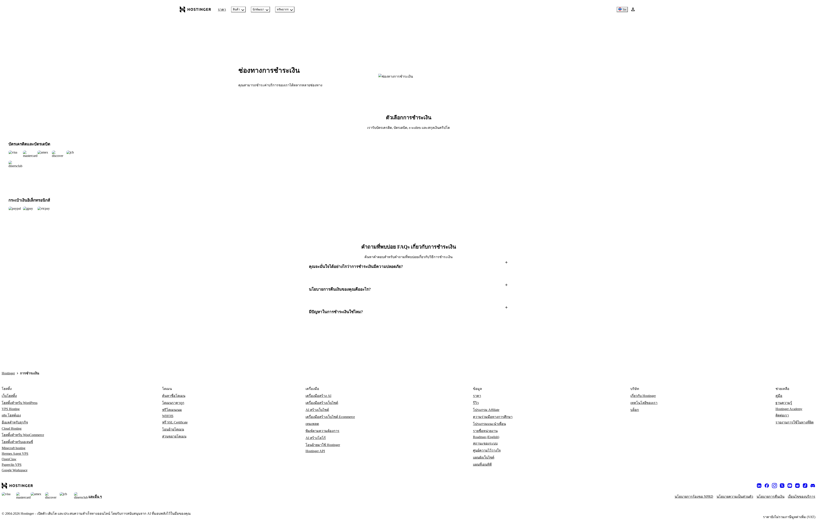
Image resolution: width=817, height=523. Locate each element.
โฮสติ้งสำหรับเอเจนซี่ (17, 442)
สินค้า (236, 9)
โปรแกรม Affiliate (486, 410)
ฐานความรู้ (784, 403)
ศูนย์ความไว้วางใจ (487, 450)
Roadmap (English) (486, 437)
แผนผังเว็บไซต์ (483, 457)
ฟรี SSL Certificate (175, 422)
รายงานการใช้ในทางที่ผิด (795, 422)
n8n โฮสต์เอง (11, 415)
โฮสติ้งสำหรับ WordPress (19, 403)
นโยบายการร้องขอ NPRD (694, 496)
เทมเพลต (312, 424)
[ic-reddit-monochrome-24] (797, 485)
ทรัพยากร (283, 9)
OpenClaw (9, 459)
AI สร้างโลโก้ (316, 438)
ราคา (222, 9)
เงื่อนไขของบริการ (801, 496)
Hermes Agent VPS (15, 453)
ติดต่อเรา (782, 415)
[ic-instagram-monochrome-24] (774, 485)
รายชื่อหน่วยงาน (485, 431)
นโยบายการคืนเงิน (770, 496)
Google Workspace (14, 470)
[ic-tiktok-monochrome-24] (805, 485)
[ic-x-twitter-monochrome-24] (782, 485)
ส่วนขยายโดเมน (174, 436)
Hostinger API (315, 451)
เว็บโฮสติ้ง (9, 396)
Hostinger (8, 373)
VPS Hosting (11, 409)
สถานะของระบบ (485, 443)
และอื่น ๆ (95, 496)
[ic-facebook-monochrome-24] (766, 485)
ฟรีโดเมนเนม (172, 410)
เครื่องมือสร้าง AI (318, 396)
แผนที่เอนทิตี (482, 464)
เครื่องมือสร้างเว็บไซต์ (322, 403)
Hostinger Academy (789, 409)
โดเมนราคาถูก (173, 403)
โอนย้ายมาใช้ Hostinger (323, 445)
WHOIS (167, 416)
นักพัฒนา (258, 9)
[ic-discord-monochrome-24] (812, 485)
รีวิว (476, 403)
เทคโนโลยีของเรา (643, 403)
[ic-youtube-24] (789, 485)
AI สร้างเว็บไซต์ (317, 410)
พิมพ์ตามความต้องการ (322, 431)
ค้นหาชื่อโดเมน (173, 396)
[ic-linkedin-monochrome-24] (759, 485)
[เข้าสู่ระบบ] (633, 9)
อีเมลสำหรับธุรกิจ (15, 422)
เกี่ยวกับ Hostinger (643, 396)
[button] (408, 267)
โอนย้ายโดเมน (173, 429)
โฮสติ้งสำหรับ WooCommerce (23, 435)
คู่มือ (779, 396)
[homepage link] (195, 9)
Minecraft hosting (13, 448)
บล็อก (634, 410)
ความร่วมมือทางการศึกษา (493, 417)
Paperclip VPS (11, 464)
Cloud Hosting (11, 428)
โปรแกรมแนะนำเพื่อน (489, 424)
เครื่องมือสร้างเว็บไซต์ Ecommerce (330, 417)
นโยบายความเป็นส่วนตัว (735, 496)
